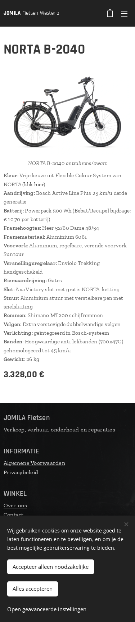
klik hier (34, 184)
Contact (14, 514)
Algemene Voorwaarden (34, 462)
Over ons (15, 505)
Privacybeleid (21, 472)
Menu (124, 13)
